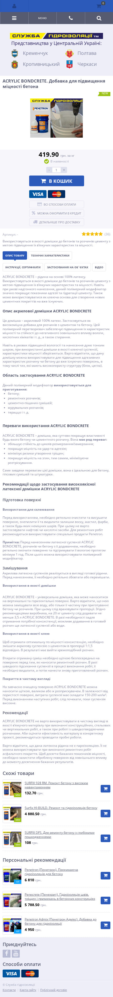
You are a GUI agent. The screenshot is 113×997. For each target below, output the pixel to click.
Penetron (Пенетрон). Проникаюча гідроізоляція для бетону (51, 872)
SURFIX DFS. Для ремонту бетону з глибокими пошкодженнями (60, 835)
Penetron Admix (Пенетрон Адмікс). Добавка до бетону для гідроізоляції (60, 921)
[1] (84, 234)
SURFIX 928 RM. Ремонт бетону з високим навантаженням (56, 785)
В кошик (60, 181)
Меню (42, 18)
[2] (88, 234)
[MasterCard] (56, 194)
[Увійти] (14, 6)
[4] (96, 234)
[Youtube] (16, 954)
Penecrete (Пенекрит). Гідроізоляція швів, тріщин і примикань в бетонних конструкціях (60, 897)
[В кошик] (105, 788)
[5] (101, 234)
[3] (92, 234)
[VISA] (38, 194)
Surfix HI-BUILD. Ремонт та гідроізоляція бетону (61, 808)
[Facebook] (7, 954)
